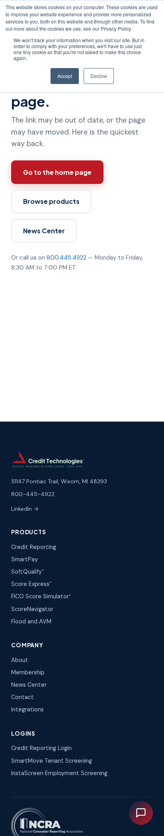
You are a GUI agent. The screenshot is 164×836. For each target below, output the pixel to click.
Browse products (51, 201)
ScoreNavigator (32, 609)
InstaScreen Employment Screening (59, 773)
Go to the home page (57, 172)
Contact (22, 697)
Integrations (27, 709)
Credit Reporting (33, 547)
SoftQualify (27, 571)
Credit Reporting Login (41, 748)
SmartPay (24, 559)
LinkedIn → (25, 508)
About (19, 660)
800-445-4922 (33, 494)
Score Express (31, 584)
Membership (28, 672)
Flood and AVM (31, 621)
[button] (141, 813)
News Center (44, 231)
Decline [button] (98, 75)
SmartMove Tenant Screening (51, 760)
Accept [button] (64, 75)
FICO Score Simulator (41, 596)
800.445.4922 (66, 258)
